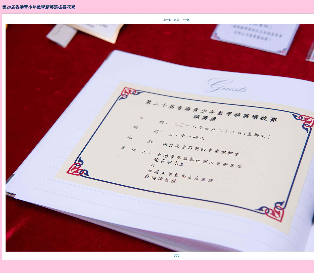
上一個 (167, 19)
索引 (176, 19)
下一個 (185, 19)
